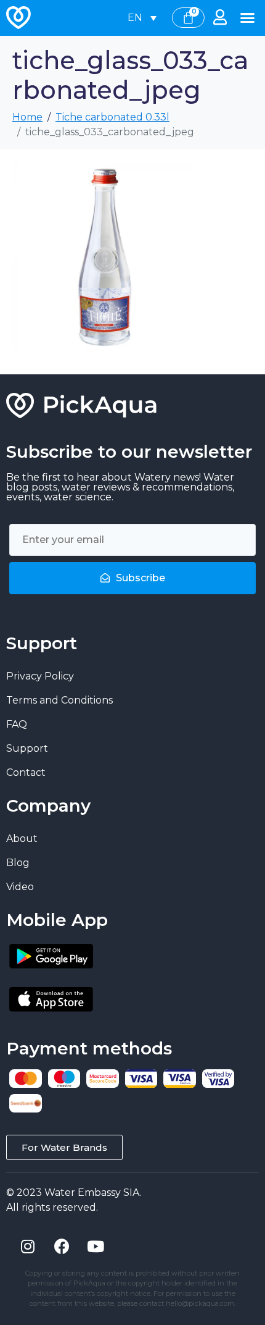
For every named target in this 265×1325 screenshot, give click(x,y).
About (22, 838)
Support (27, 748)
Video (20, 887)
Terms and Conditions (59, 700)
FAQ (16, 724)
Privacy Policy (40, 676)
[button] (247, 18)
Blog (18, 863)
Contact (26, 772)
